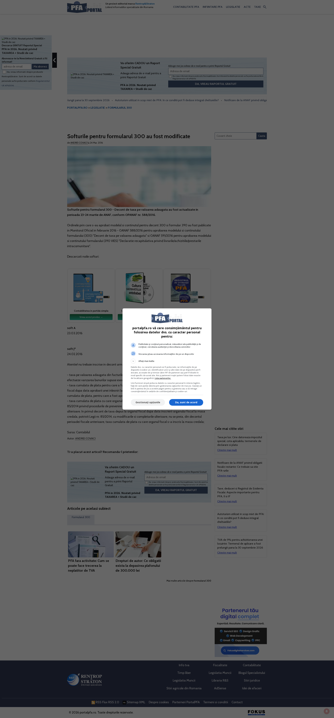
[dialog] (167, 359)
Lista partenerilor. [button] (163, 378)
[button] (167, 361)
